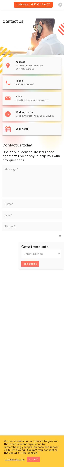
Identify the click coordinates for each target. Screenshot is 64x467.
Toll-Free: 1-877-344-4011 (33, 4)
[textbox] (41, 254)
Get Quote (30, 264)
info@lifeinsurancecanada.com (32, 100)
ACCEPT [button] (33, 459)
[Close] (60, 5)
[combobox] (41, 253)
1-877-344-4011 (25, 84)
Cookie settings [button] (15, 459)
